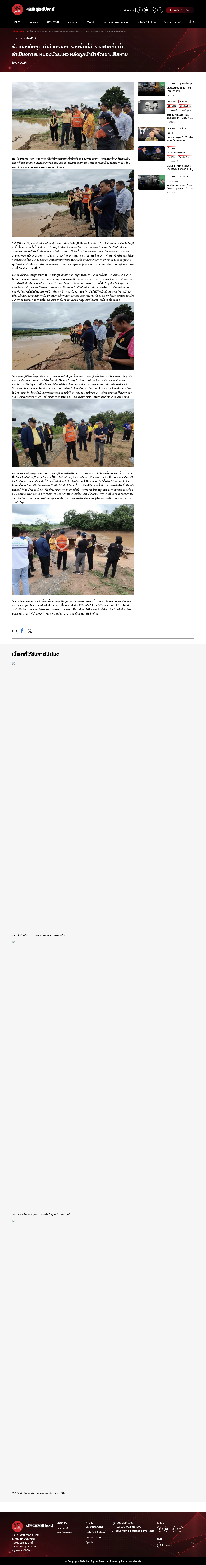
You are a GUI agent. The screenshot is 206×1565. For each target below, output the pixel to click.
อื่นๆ (191, 22)
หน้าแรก (16, 22)
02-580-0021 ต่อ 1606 (129, 1527)
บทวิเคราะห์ (53, 22)
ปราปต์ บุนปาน (186, 110)
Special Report (173, 22)
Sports (89, 1542)
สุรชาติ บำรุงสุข (186, 83)
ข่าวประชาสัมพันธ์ (24, 38)
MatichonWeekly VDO (177, 152)
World (90, 22)
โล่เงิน (170, 133)
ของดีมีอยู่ (172, 106)
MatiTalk (171, 157)
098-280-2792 (125, 1523)
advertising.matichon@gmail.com (135, 1530)
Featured (171, 83)
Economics (73, 22)
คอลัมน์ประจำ (185, 106)
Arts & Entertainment (94, 1525)
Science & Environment (115, 22)
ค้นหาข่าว (129, 10)
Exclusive (33, 22)
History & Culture (147, 22)
